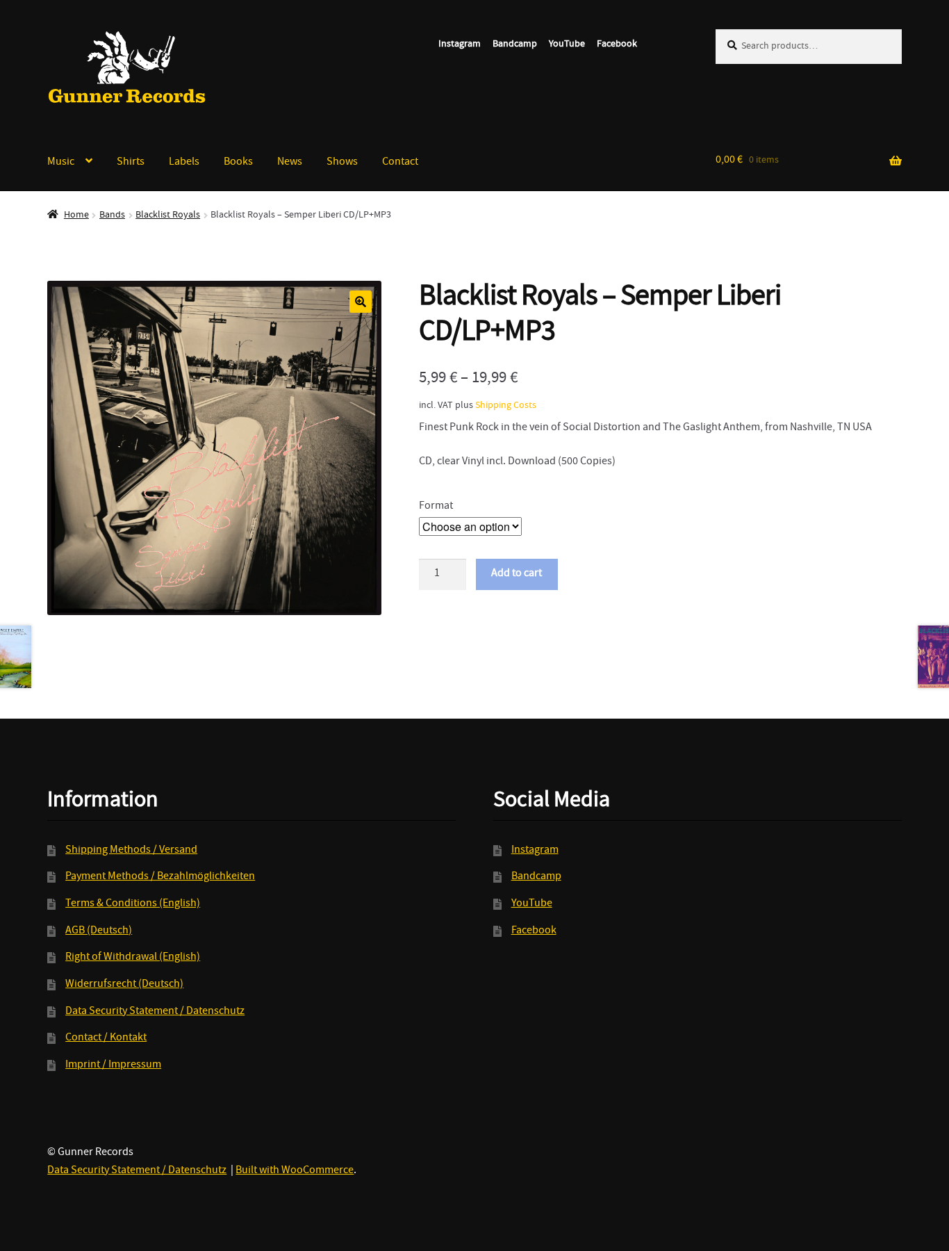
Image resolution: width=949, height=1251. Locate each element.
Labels (184, 162)
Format (436, 506)
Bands (112, 215)
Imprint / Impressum (113, 1065)
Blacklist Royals (167, 215)
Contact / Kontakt (106, 1038)
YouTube (567, 44)
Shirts (131, 162)
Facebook (617, 44)
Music (60, 162)
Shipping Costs (505, 406)
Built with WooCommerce (295, 1171)
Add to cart (516, 574)
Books (238, 162)
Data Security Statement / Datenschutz (155, 1012)
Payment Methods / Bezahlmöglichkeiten (160, 877)
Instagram (459, 44)
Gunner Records (127, 67)
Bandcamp (515, 44)
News (289, 162)
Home (76, 215)
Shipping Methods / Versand (131, 850)
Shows (342, 162)
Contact (400, 162)
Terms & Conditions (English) (132, 904)
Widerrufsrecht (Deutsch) (124, 984)
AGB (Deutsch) (98, 931)
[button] (360, 302)
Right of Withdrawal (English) (132, 957)
